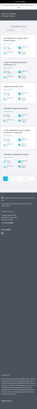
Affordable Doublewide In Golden (16, 154)
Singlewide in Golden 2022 (14, 87)
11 (26, 179)
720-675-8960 (20, 2)
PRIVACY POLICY (6, 401)
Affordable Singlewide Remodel (15, 108)
